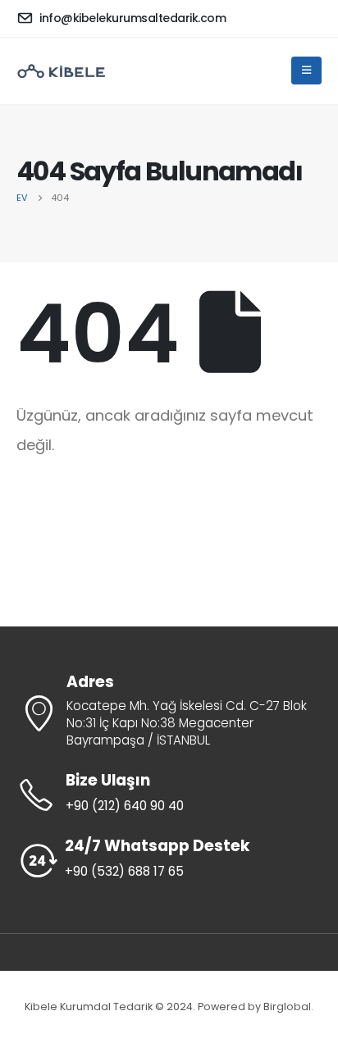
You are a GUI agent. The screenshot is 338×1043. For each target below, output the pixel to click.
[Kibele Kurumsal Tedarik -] (61, 71)
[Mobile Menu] (306, 70)
